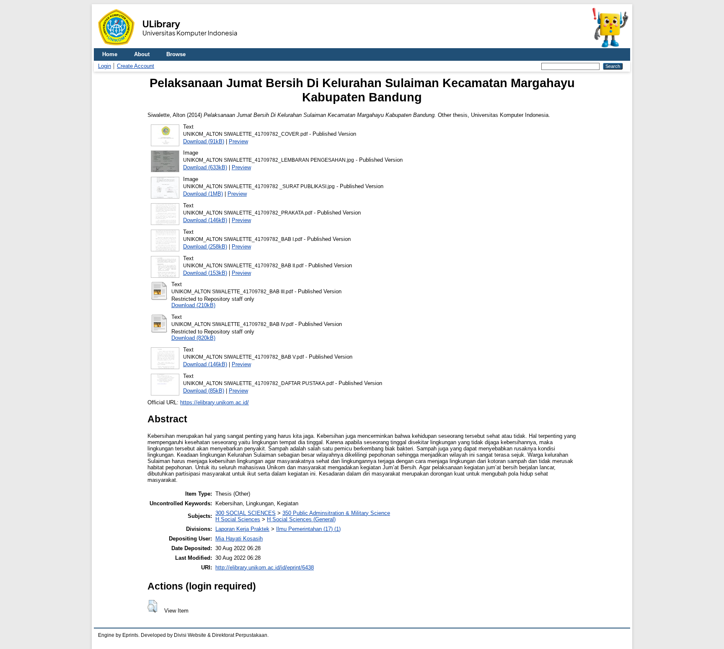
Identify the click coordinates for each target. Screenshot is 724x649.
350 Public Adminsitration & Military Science (336, 513)
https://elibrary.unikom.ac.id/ (214, 402)
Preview (238, 141)
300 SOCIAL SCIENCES (245, 513)
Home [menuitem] (109, 54)
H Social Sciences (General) (301, 519)
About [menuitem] (142, 54)
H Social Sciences (237, 519)
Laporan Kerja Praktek (242, 529)
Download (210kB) (193, 305)
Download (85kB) (203, 391)
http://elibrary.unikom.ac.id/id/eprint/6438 (264, 567)
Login (104, 66)
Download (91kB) (203, 141)
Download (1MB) (203, 194)
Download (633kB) (205, 167)
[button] (152, 606)
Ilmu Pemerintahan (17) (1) (308, 529)
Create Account (135, 66)
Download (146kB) (205, 220)
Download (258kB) (205, 246)
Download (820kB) (193, 338)
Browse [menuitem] (176, 54)
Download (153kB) (205, 273)
